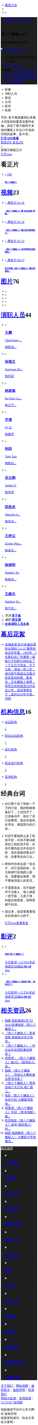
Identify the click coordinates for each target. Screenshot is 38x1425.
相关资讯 (13, 1010)
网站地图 (22, 1385)
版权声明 (19, 1390)
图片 (7, 281)
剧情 (16, 65)
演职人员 (13, 315)
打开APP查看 (10, 138)
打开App (6, 154)
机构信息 (13, 711)
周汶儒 (16, 619)
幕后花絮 (13, 634)
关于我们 (7, 1385)
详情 (8, 698)
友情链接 (25, 1398)
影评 (7, 936)
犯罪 (8, 65)
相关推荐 (7, 1148)
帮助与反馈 (8, 1398)
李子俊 (16, 615)
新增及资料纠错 (18, 19)
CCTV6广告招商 (12, 1402)
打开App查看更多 (16, 923)
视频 (7, 192)
